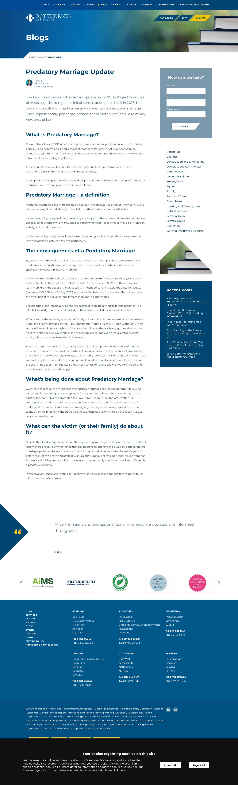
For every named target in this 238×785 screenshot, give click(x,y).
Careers (131, 5)
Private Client (54, 57)
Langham (78, 653)
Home (47, 5)
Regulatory (173, 225)
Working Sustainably (115, 712)
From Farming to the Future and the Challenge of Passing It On (186, 333)
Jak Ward (48, 86)
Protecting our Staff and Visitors (85, 712)
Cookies (99, 708)
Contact (147, 5)
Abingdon (78, 611)
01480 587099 (132, 639)
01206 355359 (84, 681)
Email (170, 97)
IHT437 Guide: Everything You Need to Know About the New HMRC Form (185, 345)
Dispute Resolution (178, 176)
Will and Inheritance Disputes (185, 230)
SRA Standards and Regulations (43, 708)
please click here (114, 770)
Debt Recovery (176, 171)
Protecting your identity (194, 5)
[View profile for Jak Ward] (29, 82)
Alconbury (126, 611)
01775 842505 (178, 677)
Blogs (104, 5)
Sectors (76, 5)
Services (61, 5)
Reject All (199, 765)
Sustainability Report (140, 712)
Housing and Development (184, 206)
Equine (171, 186)
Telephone (173, 109)
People (91, 5)
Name (170, 85)
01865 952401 (84, 639)
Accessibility (86, 708)
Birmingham (173, 611)
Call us (200, 18)
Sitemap (158, 708)
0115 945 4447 (132, 677)
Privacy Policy (70, 708)
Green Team (174, 201)
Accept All (170, 765)
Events (117, 5)
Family (171, 191)
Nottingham (126, 653)
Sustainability (166, 5)
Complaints (111, 708)
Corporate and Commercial (184, 166)
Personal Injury (176, 216)
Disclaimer (32, 712)
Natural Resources (178, 211)
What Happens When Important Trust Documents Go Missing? (186, 301)
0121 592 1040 (177, 631)
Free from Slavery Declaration (136, 708)
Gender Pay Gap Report (53, 712)
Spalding (171, 653)
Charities (172, 156)
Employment (175, 181)
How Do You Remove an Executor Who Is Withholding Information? (185, 313)
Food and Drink (176, 196)
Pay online (166, 18)
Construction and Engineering (186, 161)
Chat (185, 18)
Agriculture (174, 151)
